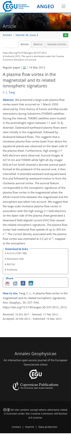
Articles (7, 35)
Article (25, 44)
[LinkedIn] (30, 283)
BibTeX (11, 264)
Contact (16, 427)
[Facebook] (23, 283)
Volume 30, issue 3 (26, 35)
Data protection (47, 427)
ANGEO (45, 6)
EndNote (12, 269)
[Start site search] (65, 35)
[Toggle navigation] (63, 6)
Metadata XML (15, 259)
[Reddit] (15, 283)
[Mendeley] (7, 283)
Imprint (29, 427)
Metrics (38, 44)
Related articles (56, 44)
